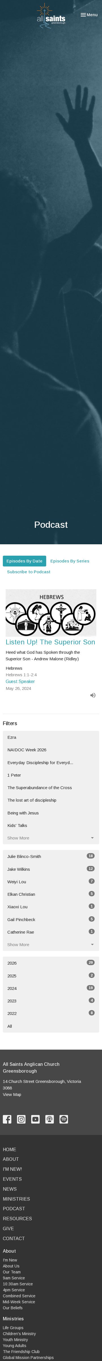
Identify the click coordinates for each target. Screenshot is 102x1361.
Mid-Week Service (19, 1302)
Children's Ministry (19, 1333)
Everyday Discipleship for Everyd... (40, 762)
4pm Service (14, 1290)
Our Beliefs (13, 1308)
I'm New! (12, 1169)
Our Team (12, 1272)
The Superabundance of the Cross (39, 787)
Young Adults (14, 1345)
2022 (50, 1013)
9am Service (14, 1278)
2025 (50, 975)
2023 (50, 1000)
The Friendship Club (21, 1351)
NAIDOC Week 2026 (26, 749)
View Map (12, 1094)
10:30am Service (18, 1284)
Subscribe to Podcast (28, 571)
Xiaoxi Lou (50, 906)
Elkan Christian (50, 894)
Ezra (11, 737)
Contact (14, 1238)
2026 (50, 962)
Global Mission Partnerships (28, 1357)
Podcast (14, 1208)
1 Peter (14, 775)
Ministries (16, 1199)
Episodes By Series (69, 561)
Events (12, 1179)
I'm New (10, 1260)
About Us (11, 1266)
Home (9, 1149)
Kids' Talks (17, 825)
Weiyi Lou (50, 881)
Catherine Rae (50, 931)
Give (8, 1228)
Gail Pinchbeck (50, 919)
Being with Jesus (23, 812)
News (10, 1189)
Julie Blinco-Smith (50, 856)
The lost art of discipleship (31, 800)
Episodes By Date (24, 561)
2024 (50, 988)
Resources (17, 1218)
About (11, 1159)
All (9, 1026)
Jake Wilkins (50, 869)
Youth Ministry (15, 1339)
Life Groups (13, 1327)
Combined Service (19, 1296)
